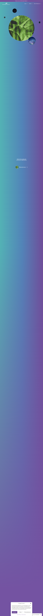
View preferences (27, 612)
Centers (30, 3)
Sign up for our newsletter (34, 614)
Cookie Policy (19, 614)
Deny (21, 612)
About (25, 3)
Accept (14, 612)
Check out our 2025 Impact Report (21, 0)
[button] (30, 603)
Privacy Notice (23, 614)
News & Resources (37, 3)
